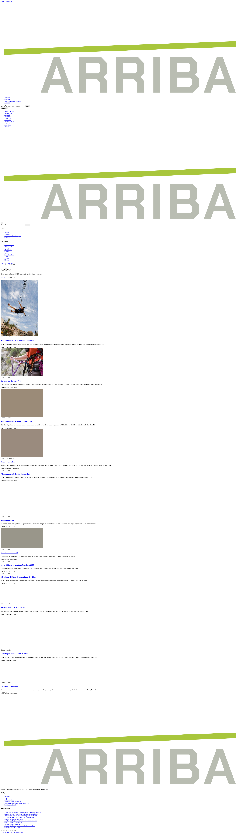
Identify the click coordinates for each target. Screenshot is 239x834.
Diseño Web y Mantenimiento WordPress (16, 803)
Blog (5, 798)
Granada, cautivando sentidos (13, 822)
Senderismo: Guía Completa (12, 101)
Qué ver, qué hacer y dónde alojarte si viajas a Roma (19, 826)
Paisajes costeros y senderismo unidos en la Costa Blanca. (21, 814)
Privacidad (4, 832)
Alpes (7, 123)
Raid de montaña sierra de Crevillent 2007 (17, 421)
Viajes (7, 115)
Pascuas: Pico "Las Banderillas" (13, 607)
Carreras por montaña (9, 686)
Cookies (9, 832)
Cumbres (8, 118)
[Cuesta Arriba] (119, 94)
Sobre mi (7, 796)
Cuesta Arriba (5, 277)
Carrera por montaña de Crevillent (14, 654)
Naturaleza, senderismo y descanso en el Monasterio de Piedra (22, 812)
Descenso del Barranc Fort (11, 381)
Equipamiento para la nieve (12, 824)
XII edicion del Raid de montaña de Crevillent (18, 577)
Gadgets (7, 125)
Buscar (3, 106)
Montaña (8, 116)
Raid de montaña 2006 (9, 553)
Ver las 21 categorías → (8, 263)
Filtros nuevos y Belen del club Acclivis (15, 474)
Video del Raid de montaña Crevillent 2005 (17, 565)
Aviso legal (16, 832)
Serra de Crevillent (8, 462)
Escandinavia (9, 121)
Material (7, 126)
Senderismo (9, 111)
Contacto (7, 103)
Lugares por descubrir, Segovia (13, 819)
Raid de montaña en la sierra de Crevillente (17, 340)
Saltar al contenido (6, 1)
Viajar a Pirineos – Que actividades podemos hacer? (19, 817)
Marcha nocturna (7, 520)
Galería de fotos (9, 800)
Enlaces (7, 120)
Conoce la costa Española (12, 827)
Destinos (7, 98)
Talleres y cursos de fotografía (13, 801)
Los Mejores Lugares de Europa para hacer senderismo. (20, 821)
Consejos (7, 99)
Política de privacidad (10, 805)
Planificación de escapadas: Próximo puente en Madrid (20, 816)
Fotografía (8, 113)
